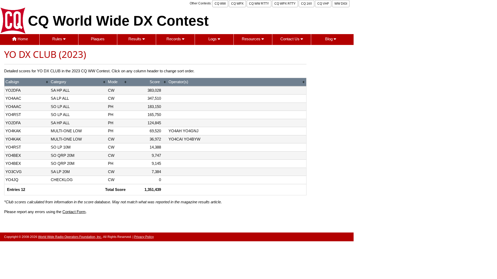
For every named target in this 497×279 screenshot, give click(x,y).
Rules (57, 39)
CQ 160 (306, 3)
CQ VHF (323, 3)
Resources (251, 39)
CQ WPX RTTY (285, 3)
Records (174, 39)
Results (135, 39)
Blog (329, 39)
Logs (213, 39)
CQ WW (220, 3)
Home (22, 39)
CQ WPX (237, 3)
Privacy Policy (144, 237)
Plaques (98, 39)
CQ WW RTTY (259, 3)
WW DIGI (340, 3)
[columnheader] (27, 82)
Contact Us (290, 39)
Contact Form (74, 212)
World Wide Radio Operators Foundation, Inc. (70, 237)
